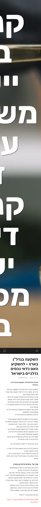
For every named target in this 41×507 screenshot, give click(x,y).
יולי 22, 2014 (34, 378)
